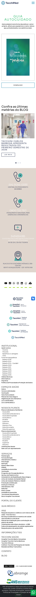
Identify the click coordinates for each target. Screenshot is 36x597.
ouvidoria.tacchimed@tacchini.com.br (18, 238)
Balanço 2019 (6, 361)
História (5, 350)
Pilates (3, 467)
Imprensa (4, 381)
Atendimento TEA (7, 487)
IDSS (4, 356)
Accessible (6, 412)
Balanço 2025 (6, 375)
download (18, 85)
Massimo (5, 423)
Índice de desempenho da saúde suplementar (17, 526)
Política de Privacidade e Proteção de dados (18, 592)
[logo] (9, 2)
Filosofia (5, 352)
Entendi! (18, 594)
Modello (5, 419)
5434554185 (18, 236)
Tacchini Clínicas (7, 543)
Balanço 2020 (7, 365)
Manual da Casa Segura (9, 397)
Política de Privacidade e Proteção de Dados (17, 382)
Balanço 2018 (6, 359)
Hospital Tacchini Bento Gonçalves (13, 539)
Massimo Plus (7, 425)
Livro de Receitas (7, 400)
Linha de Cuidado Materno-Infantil (13, 481)
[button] (16, 163)
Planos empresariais (8, 431)
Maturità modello (8, 427)
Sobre (3, 389)
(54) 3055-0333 (18, 184)
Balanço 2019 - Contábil (10, 363)
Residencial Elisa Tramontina (11, 547)
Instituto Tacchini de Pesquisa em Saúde (15, 545)
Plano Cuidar (5, 490)
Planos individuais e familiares (11, 410)
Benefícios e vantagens (10, 354)
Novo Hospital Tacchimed (10, 496)
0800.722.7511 (18, 210)
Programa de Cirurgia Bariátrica (12, 473)
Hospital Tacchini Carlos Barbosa (13, 541)
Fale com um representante (11, 448)
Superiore (5, 421)
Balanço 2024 (6, 373)
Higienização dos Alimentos (11, 399)
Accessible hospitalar (9, 416)
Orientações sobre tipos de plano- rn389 (15, 524)
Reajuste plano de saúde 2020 (12, 528)
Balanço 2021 (6, 367)
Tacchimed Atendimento (10, 494)
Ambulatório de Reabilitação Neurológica (16, 477)
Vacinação (5, 393)
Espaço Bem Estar (7, 465)
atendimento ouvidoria (18, 240)
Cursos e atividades (8, 391)
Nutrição (4, 463)
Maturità (4, 488)
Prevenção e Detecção (9, 483)
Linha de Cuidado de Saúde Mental (13, 479)
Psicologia (5, 462)
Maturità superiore (8, 429)
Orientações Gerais (8, 446)
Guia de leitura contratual (10, 518)
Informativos (5, 379)
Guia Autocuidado (7, 395)
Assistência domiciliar (9, 469)
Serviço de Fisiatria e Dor (10, 475)
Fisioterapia (5, 456)
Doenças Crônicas (7, 485)
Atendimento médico (8, 460)
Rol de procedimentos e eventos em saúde (16, 516)
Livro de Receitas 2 (8, 402)
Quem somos (6, 348)
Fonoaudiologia (6, 458)
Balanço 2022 (6, 369)
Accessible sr (6, 418)
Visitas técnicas (6, 377)
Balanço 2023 (6, 371)
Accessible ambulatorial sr (11, 414)
